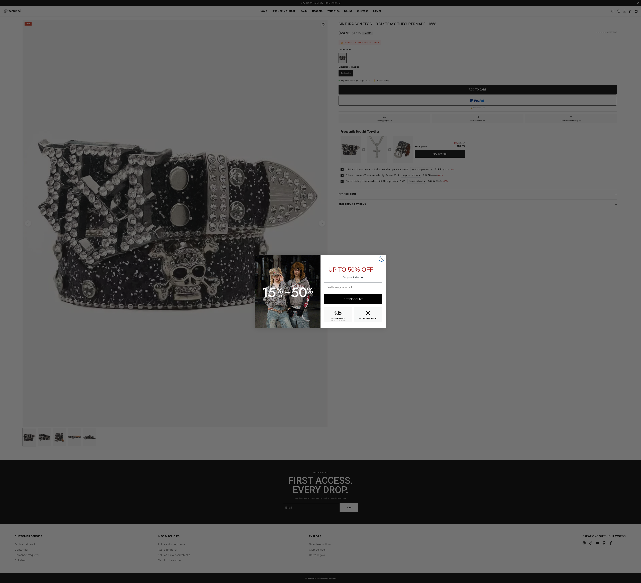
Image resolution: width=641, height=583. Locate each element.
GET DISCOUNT (353, 299)
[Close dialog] (381, 258)
